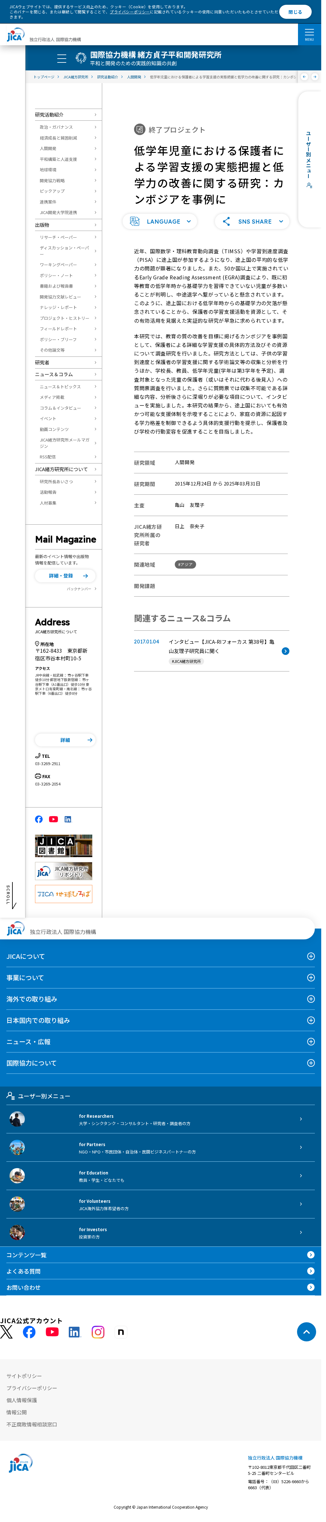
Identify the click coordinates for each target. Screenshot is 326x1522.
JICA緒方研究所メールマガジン (64, 443)
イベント (48, 418)
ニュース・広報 (28, 1041)
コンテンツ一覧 (26, 1255)
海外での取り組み (31, 998)
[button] (65, 576)
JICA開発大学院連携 (58, 212)
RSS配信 (48, 457)
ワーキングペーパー (58, 265)
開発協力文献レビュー (60, 297)
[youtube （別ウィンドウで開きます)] (52, 1332)
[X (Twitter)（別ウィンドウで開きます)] (6, 1332)
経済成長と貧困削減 (58, 138)
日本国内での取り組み (38, 1020)
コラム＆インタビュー (60, 408)
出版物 (42, 224)
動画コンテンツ (54, 429)
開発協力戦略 (52, 180)
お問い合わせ (23, 1287)
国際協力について (31, 1062)
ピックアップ (52, 191)
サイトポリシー (24, 1376)
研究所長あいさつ (56, 481)
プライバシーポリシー (130, 11)
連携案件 (48, 202)
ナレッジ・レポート (58, 307)
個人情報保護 (21, 1400)
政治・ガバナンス (56, 127)
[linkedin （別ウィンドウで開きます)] (75, 1332)
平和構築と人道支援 (58, 159)
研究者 (42, 362)
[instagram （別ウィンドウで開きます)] (98, 1332)
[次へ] (315, 76)
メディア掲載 (52, 397)
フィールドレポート (58, 329)
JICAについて (25, 956)
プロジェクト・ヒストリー (64, 318)
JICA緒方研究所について (61, 469)
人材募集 (48, 503)
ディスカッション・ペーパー (64, 251)
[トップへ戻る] (306, 1331)
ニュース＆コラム (54, 374)
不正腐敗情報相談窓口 (31, 1424)
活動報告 (48, 492)
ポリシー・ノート (56, 275)
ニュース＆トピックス (60, 387)
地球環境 (48, 170)
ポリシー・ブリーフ (58, 339)
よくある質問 (23, 1271)
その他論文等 (52, 350)
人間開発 (48, 148)
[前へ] (304, 76)
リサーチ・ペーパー (58, 237)
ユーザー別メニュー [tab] (44, 1096)
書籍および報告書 (56, 286)
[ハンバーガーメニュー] (309, 32)
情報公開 (16, 1412)
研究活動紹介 (49, 114)
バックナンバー (79, 588)
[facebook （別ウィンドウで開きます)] (29, 1332)
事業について (25, 977)
